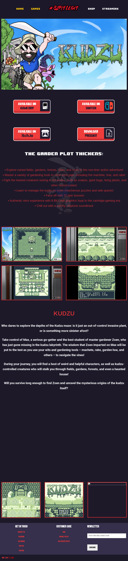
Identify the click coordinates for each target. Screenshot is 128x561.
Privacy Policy (64, 537)
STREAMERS (110, 8)
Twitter (21, 546)
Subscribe (92, 547)
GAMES (35, 8)
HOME (20, 8)
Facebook (21, 537)
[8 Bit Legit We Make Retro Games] (64, 8)
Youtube (21, 550)
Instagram (21, 541)
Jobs (64, 532)
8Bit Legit (5, 558)
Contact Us (21, 532)
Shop (91, 8)
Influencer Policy (64, 541)
